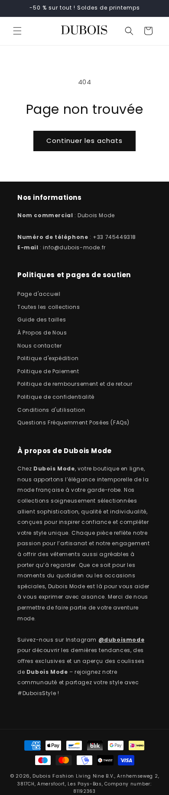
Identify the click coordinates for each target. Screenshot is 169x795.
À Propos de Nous (42, 332)
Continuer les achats (84, 140)
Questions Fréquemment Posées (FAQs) (73, 422)
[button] (17, 30)
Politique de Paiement (48, 371)
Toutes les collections (48, 307)
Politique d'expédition (47, 358)
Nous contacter (39, 345)
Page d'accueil (38, 294)
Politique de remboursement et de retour (74, 384)
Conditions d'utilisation (51, 410)
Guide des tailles (41, 319)
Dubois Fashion (53, 775)
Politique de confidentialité (55, 397)
